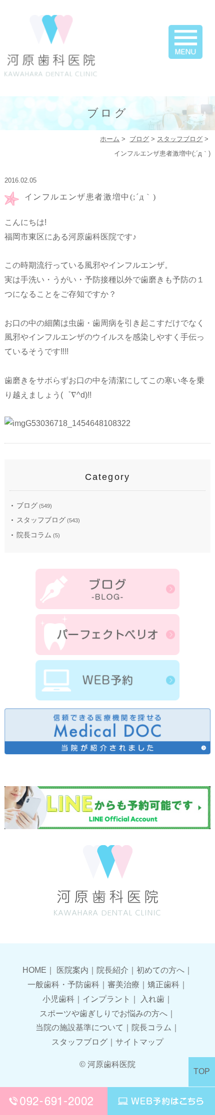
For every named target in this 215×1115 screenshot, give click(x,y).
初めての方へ (160, 970)
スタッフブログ (179, 139)
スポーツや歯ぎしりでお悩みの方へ (104, 1013)
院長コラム (34, 535)
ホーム (110, 139)
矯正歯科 (164, 984)
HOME (34, 970)
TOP (202, 1071)
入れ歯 (152, 999)
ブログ (139, 139)
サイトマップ (140, 1042)
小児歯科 (58, 999)
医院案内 (72, 970)
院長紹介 (112, 970)
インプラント (106, 999)
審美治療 (124, 984)
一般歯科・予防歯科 (64, 984)
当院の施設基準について (80, 1027)
